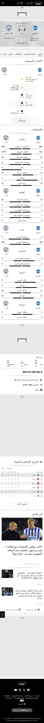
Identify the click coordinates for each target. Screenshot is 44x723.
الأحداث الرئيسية (29, 54)
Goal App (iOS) (19, 698)
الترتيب (4, 54)
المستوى (9, 468)
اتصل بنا (37, 696)
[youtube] (15, 690)
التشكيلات (18, 54)
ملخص (40, 54)
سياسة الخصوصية (16, 696)
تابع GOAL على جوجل (20, 710)
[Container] (35, 29)
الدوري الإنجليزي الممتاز (22, 23)
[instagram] (19, 690)
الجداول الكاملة (22, 504)
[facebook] (28, 690)
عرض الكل (22, 120)
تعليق (10, 54)
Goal (24, 718)
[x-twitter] (24, 690)
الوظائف (6, 696)
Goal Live (9, 698)
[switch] (4, 468)
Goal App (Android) (32, 698)
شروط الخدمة (28, 696)
